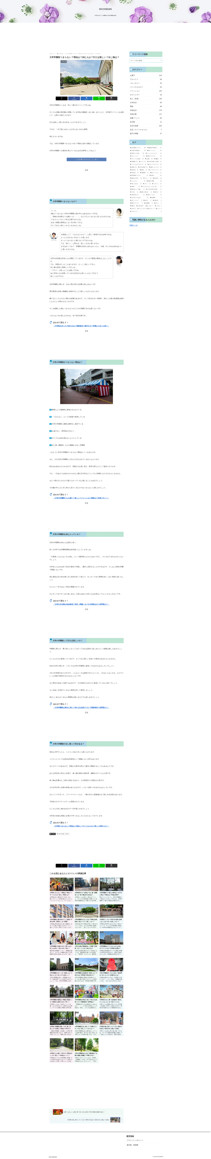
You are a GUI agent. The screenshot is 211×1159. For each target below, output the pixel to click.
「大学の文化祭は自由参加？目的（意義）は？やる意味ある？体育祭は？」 (81, 604)
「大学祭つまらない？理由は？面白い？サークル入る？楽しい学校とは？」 (81, 826)
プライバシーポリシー (135, 1140)
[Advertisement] (105, 35)
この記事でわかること (84, 159)
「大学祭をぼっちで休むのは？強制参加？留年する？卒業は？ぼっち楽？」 (81, 326)
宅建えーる (133, 225)
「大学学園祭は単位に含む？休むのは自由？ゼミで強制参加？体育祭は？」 (81, 707)
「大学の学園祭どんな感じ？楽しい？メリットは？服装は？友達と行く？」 (81, 498)
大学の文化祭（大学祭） (63, 833)
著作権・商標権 (132, 1145)
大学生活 (53, 833)
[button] (111, 98)
